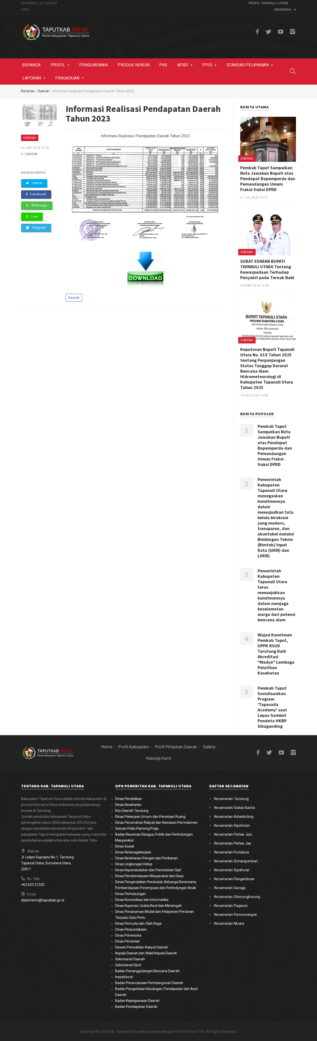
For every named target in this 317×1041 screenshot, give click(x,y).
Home (106, 747)
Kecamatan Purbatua (231, 852)
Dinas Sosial (124, 846)
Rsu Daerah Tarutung (131, 811)
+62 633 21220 (32, 885)
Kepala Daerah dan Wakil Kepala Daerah (146, 953)
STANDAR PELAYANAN (248, 65)
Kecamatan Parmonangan (235, 915)
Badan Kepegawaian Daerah (137, 1001)
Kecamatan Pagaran (231, 906)
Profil (58, 65)
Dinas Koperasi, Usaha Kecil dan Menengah (148, 906)
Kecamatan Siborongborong (237, 897)
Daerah (43, 91)
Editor (31, 154)
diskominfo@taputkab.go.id (42, 900)
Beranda (31, 65)
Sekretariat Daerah (130, 959)
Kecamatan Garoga (230, 888)
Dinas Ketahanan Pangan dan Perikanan (146, 858)
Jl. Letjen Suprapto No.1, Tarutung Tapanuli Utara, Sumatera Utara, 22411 (47, 863)
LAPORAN (31, 78)
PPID (207, 65)
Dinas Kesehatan (128, 805)
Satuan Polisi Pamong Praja (136, 828)
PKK (163, 65)
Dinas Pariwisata (128, 935)
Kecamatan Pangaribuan (234, 879)
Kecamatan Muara (229, 923)
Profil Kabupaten (133, 747)
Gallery (209, 747)
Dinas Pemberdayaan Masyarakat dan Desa (149, 876)
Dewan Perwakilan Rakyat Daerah (141, 947)
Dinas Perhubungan (130, 894)
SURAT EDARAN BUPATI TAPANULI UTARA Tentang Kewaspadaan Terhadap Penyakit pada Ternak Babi (267, 269)
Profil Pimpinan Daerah (176, 747)
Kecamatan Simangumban (236, 861)
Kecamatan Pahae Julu (233, 834)
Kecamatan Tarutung (231, 799)
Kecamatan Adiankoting (233, 817)
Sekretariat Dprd (128, 965)
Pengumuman (93, 65)
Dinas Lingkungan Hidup (133, 864)
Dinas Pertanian (127, 941)
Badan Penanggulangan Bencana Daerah (147, 971)
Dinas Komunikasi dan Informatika (141, 900)
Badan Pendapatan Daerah (136, 1007)
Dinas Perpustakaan (131, 929)
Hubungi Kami (158, 758)
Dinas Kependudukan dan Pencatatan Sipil (148, 870)
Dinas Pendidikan (128, 799)
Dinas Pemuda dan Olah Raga (138, 923)
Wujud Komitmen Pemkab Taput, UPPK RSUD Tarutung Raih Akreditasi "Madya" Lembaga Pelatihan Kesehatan (276, 654)
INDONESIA (283, 9)
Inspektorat (124, 977)
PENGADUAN (67, 78)
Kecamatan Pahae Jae (232, 843)
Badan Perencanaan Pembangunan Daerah (149, 983)
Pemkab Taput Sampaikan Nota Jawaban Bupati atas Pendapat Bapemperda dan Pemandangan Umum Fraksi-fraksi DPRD (267, 178)
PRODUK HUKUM (133, 65)
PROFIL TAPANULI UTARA (269, 3)
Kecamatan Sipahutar (232, 870)
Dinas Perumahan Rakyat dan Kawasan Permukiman (156, 822)
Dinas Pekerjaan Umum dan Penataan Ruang (150, 817)
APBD (182, 65)
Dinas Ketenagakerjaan (133, 852)
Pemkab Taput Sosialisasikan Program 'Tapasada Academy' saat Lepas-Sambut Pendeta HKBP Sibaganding (272, 707)
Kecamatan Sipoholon (232, 825)
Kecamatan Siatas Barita (234, 808)
